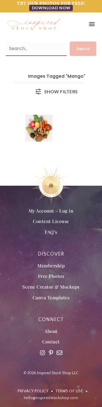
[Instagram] (42, 353)
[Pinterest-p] (51, 353)
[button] (91, 24)
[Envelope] (59, 353)
